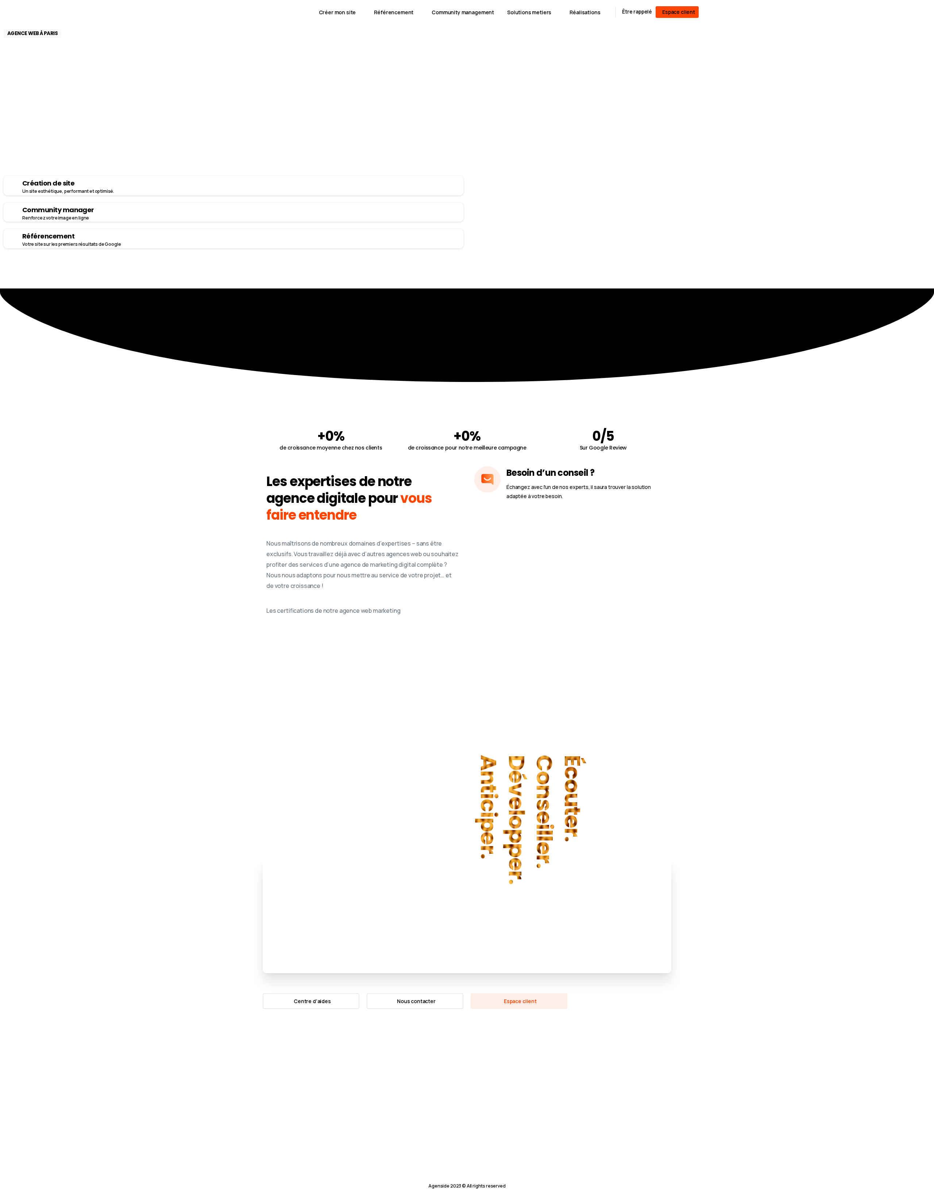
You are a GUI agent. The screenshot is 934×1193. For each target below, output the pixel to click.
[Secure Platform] (172, 274)
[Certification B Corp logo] (274, 1078)
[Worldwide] (185, 274)
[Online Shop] (198, 274)
